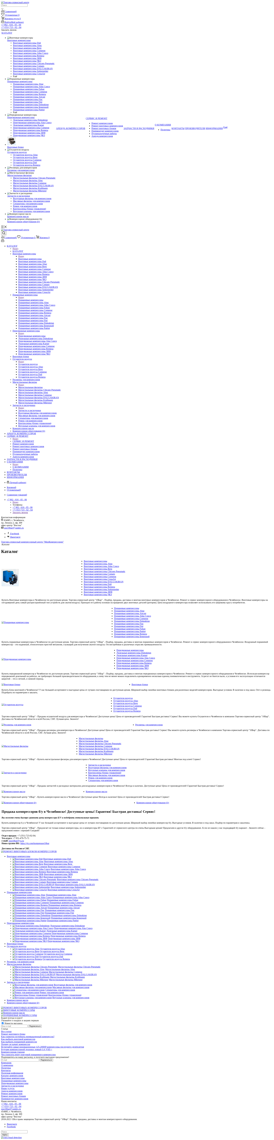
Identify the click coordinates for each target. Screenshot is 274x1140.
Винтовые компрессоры (30, 259)
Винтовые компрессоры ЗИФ (98, 592)
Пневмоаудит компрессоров (14, 1098)
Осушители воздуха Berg (125, 703)
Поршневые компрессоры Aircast (130, 613)
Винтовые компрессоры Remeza (99, 587)
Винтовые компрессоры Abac (98, 564)
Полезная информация (12, 1073)
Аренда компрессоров (12, 1091)
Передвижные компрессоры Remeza (134, 663)
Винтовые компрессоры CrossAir (100, 579)
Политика (6, 1068)
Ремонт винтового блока (13, 1034)
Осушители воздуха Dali (125, 708)
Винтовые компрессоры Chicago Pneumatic (104, 571)
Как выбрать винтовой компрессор (18, 1039)
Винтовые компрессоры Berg (98, 569)
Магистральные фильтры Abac (94, 741)
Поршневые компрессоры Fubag (129, 629)
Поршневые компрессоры (30, 300)
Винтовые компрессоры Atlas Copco (101, 566)
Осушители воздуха (28, 364)
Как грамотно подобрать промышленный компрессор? (27, 1036)
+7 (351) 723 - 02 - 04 (11, 27)
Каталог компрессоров (12, 1075)
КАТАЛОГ (18, 251)
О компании (7, 1065)
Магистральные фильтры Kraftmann (96, 751)
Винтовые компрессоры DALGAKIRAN (103, 581)
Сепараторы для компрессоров (103, 780)
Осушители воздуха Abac (125, 701)
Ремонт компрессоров (11, 1093)
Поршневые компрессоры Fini (128, 626)
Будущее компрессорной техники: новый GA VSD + (26, 1049)
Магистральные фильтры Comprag (95, 746)
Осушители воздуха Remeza (127, 711)
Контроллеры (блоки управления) (104, 772)
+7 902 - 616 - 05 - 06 (11, 25)
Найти (4, 1135)
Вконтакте (15, 537)
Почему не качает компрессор (15, 1044)
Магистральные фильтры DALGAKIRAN (99, 748)
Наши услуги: (8, 1088)
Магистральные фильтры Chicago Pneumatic (100, 743)
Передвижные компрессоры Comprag (134, 660)
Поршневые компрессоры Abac (129, 611)
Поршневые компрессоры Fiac (129, 623)
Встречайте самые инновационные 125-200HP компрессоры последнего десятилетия (42, 1047)
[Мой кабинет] (2, 241)
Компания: (6, 1062)
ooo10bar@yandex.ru (14, 528)
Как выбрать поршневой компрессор (19, 1042)
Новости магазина (13, 1023)
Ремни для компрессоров (100, 778)
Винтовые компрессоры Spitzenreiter (101, 589)
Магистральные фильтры (30, 387)
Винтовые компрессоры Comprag (100, 576)
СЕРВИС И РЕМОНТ (23, 441)
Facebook (14, 533)
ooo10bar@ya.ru (16, 841)
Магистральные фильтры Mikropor (95, 754)
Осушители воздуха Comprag (127, 706)
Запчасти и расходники (29, 410)
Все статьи (6, 1031)
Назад (15, 248)
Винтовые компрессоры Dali (98, 584)
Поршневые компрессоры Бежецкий (132, 636)
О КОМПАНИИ (21, 467)
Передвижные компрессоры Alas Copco (135, 658)
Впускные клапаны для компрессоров (106, 770)
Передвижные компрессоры (32, 336)
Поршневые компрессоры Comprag (131, 618)
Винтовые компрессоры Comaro (99, 574)
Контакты (6, 1070)
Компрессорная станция (13, 1052)
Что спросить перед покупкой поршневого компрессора (28, 1054)
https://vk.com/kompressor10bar (34, 843)
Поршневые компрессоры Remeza (130, 634)
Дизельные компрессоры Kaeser (131, 655)
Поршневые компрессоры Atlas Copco (132, 616)
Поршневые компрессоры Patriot (130, 631)
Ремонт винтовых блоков (13, 1096)
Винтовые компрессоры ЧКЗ (98, 594)
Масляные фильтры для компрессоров (106, 775)
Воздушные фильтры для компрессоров (107, 767)
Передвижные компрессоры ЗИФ (132, 665)
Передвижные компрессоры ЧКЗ (132, 668)
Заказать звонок (20, 512)
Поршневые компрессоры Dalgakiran (132, 621)
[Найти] (2, 8)
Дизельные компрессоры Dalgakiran (133, 653)
